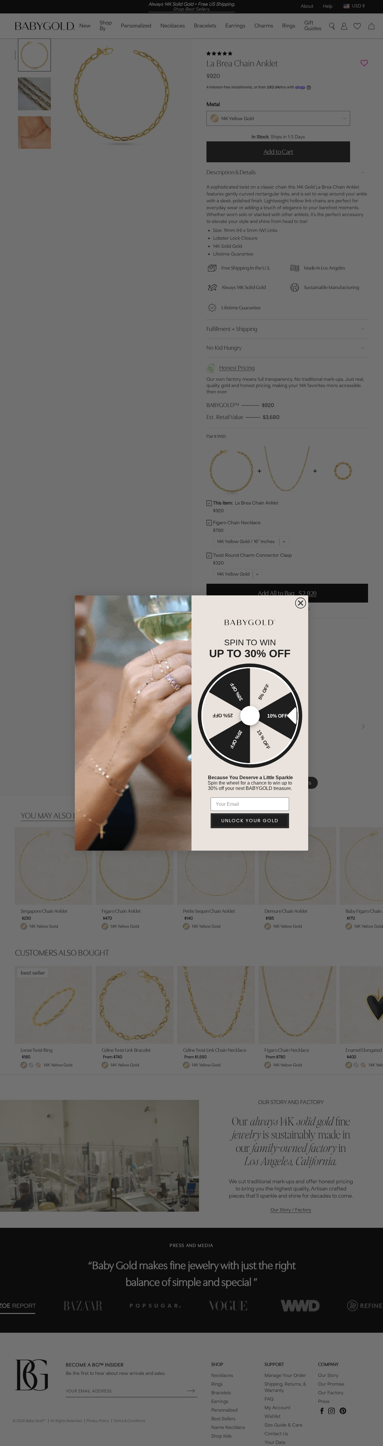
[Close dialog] (300, 603)
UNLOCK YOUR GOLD (250, 820)
